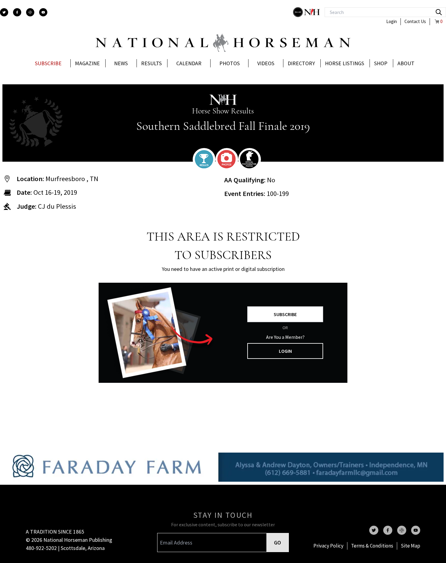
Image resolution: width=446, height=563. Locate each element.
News (121, 63)
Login (391, 21)
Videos (265, 63)
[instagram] (30, 12)
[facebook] (17, 12)
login (285, 351)
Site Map (410, 545)
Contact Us (415, 21)
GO (277, 542)
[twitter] (4, 12)
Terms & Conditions (372, 545)
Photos (229, 63)
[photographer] (249, 159)
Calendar (188, 63)
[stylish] (298, 12)
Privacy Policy (328, 545)
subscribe (285, 314)
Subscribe (48, 63)
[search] (439, 12)
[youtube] (43, 12)
